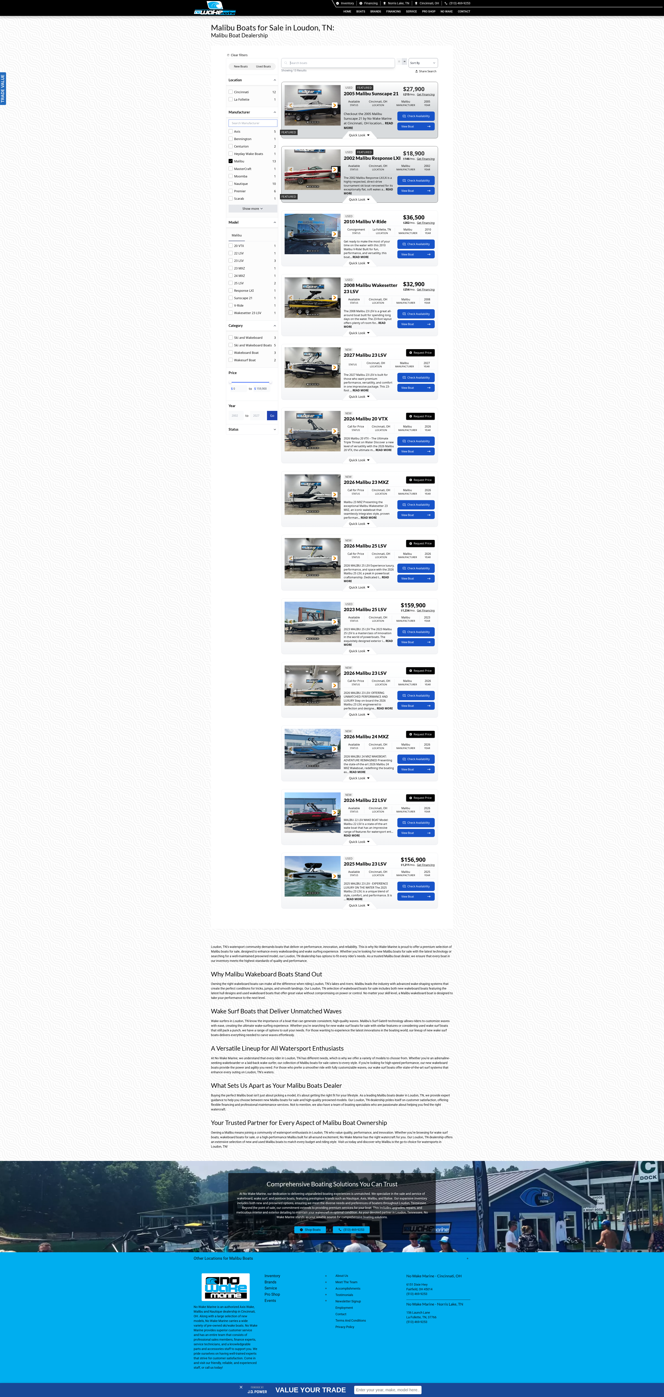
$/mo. (419, 94)
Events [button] (270, 1300)
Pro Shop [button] (428, 11)
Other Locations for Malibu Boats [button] (223, 1258)
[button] (290, 105)
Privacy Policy (344, 1327)
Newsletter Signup (348, 1301)
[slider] (230, 382)
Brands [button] (375, 11)
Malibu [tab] (237, 235)
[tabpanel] (253, 279)
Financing (393, 11)
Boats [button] (360, 11)
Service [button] (411, 11)
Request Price (423, 353)
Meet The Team (346, 1282)
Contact (464, 11)
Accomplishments (347, 1288)
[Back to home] (215, 8)
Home (347, 11)
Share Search (427, 71)
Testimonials (344, 1295)
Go (272, 415)
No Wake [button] (447, 11)
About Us (341, 1275)
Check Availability (418, 116)
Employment (344, 1307)
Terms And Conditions (350, 1320)
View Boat (407, 126)
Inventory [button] (272, 1276)
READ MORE (361, 257)
